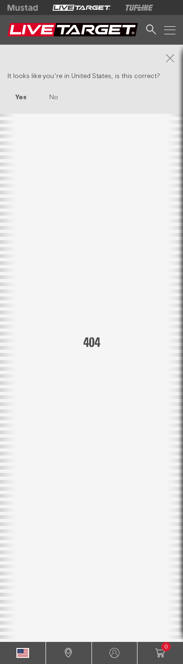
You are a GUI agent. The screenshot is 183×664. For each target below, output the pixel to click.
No (53, 97)
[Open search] (151, 30)
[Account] (114, 653)
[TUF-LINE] (139, 7)
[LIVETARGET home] (73, 30)
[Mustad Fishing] (26, 7)
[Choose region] (23, 653)
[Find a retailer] (69, 653)
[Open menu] (169, 30)
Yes (21, 97)
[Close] (91, 58)
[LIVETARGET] (81, 7)
